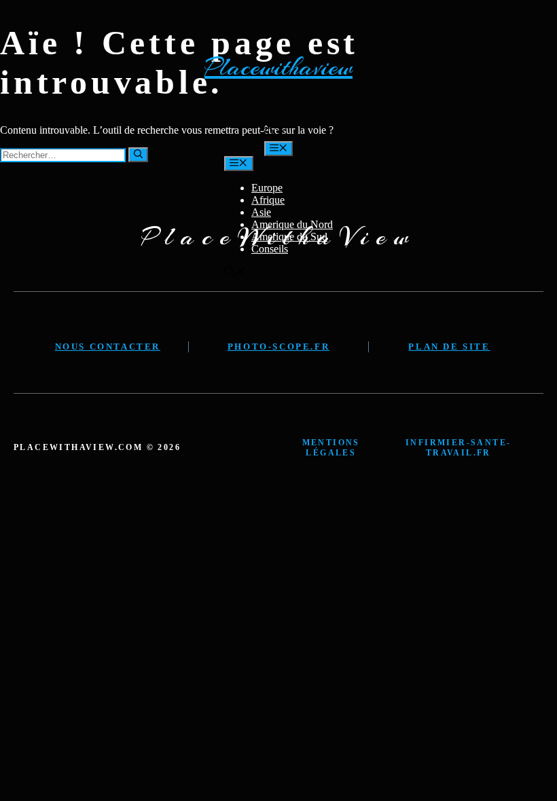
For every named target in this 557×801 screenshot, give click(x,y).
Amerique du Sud (289, 236)
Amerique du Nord (292, 224)
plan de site (449, 346)
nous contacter (107, 346)
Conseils (269, 249)
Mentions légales (331, 448)
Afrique (268, 200)
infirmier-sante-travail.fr (458, 448)
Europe (267, 187)
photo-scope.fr (278, 346)
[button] (275, 135)
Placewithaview (278, 67)
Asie (261, 212)
